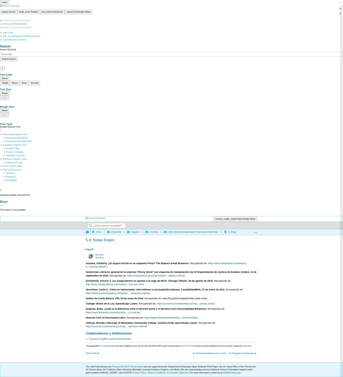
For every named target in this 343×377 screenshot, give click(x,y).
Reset (5, 78)
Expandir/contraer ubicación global (255, 231)
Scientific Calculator (15, 155)
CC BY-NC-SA (188, 346)
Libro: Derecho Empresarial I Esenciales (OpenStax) (193, 232)
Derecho (154, 232)
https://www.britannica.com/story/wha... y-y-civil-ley (113, 312)
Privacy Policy (139, 373)
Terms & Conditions (156, 373)
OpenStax (99, 255)
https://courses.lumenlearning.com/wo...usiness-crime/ (186, 303)
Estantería (116, 232)
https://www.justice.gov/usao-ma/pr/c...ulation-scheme (156, 275)
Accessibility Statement (178, 373)
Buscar (90, 225)
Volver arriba (91, 353)
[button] (11, 177)
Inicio (99, 232)
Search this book (8, 49)
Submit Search (9, 59)
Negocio (135, 232)
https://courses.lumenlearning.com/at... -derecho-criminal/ (116, 326)
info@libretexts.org (231, 373)
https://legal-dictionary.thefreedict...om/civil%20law (171, 317)
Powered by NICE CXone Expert (128, 366)
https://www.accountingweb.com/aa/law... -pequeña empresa (118, 293)
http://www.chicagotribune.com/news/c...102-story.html (115, 284)
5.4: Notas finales (107, 346)
